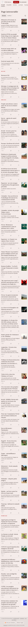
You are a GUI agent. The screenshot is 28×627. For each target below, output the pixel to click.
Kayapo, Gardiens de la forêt (10, 143)
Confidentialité (16, 618)
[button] (3, 5)
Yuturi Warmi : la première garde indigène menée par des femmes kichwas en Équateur (9, 253)
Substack (5, 625)
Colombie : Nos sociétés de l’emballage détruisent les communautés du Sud (9, 197)
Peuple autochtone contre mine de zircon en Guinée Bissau (9, 105)
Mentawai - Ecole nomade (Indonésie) (9, 467)
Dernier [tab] (4, 15)
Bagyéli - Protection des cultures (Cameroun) (9, 442)
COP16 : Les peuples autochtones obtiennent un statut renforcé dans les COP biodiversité (10, 588)
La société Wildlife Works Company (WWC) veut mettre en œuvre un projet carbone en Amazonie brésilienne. (10, 405)
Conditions (22, 618)
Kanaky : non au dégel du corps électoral (9, 574)
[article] (14, 25)
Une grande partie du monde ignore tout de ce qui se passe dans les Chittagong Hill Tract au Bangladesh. (10, 378)
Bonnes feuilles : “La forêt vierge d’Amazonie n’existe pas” (9, 268)
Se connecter (23, 2)
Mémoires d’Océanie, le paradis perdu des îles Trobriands (8, 21)
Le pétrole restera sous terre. (8, 188)
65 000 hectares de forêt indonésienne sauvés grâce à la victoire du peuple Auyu (10, 170)
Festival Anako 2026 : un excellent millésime (8, 49)
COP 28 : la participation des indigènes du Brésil (10, 547)
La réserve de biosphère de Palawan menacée (9, 308)
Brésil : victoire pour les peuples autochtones (8, 131)
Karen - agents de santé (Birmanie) (8, 119)
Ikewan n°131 (5, 75)
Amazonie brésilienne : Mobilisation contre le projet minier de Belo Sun (10, 561)
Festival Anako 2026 (7, 61)
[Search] (25, 15)
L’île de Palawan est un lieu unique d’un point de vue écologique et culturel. (10, 312)
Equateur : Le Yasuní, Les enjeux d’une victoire (9, 240)
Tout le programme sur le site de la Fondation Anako (10, 63)
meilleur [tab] (9, 15)
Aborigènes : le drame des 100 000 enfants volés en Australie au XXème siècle (9, 322)
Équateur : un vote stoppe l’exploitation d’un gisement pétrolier (10, 185)
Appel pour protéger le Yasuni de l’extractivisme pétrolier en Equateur (9, 521)
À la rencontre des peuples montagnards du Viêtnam (9, 387)
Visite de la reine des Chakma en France (8, 375)
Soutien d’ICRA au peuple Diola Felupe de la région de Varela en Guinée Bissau (10, 36)
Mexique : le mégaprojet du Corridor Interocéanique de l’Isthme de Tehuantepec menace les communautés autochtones (10, 88)
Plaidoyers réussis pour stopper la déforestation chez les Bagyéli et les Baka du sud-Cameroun (9, 156)
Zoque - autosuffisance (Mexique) (8, 454)
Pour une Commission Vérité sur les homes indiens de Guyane (10, 415)
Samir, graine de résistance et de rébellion (10, 335)
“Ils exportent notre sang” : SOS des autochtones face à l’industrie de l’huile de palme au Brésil (10, 282)
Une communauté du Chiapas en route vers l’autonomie (9, 458)
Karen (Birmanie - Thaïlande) (7, 429)
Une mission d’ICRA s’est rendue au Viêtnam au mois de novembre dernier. (10, 391)
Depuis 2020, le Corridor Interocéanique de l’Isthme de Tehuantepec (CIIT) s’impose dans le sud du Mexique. (10, 92)
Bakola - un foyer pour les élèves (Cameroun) (9, 492)
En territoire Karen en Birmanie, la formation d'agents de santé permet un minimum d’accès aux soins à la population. (10, 122)
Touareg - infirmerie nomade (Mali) (10, 505)
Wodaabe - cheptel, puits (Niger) (9, 479)
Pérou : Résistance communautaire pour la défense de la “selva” (8, 226)
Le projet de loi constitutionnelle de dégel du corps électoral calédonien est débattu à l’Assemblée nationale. (10, 578)
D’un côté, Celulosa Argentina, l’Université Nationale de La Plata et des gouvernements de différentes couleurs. (10, 351)
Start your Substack (10, 622)
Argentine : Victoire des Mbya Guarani (9, 348)
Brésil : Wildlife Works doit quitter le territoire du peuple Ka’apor (9, 401)
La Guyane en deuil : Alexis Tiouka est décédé (9, 535)
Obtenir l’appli (20, 622)
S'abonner (16, 2)
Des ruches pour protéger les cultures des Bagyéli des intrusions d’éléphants (10, 445)
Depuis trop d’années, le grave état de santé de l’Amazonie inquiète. (10, 272)
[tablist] (6, 15)
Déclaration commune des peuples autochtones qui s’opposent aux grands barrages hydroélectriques (9, 602)
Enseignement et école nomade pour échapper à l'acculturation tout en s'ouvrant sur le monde (10, 470)
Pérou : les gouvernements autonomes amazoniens (9, 296)
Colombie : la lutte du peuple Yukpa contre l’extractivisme (10, 212)
